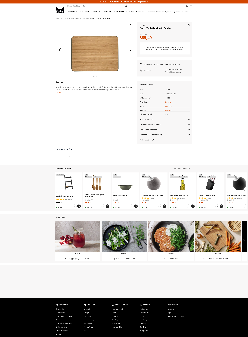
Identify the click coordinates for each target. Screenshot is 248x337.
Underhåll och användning (151, 134)
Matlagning (68, 18)
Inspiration (176, 12)
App (169, 313)
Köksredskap (77, 18)
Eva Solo (143, 25)
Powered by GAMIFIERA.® (63, 157)
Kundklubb (160, 12)
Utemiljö (143, 323)
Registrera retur (61, 327)
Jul (85, 330)
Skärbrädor (86, 18)
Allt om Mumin (89, 327)
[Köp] (79, 206)
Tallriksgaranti (117, 320)
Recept (86, 313)
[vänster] (59, 50)
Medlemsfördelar (118, 309)
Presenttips (185, 12)
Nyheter (168, 12)
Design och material (148, 129)
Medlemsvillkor (117, 327)
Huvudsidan (59, 18)
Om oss (171, 309)
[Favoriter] (75, 206)
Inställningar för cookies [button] (176, 316)
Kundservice (60, 309)
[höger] (130, 50)
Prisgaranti (147, 71)
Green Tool (168, 106)
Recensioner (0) (64, 149)
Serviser (143, 327)
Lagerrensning (150, 12)
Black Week (88, 323)
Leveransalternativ (62, 330)
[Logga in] (187, 6)
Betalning (59, 334)
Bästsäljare (130, 12)
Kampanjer (139, 12)
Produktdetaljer (146, 84)
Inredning (143, 320)
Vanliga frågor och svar (64, 316)
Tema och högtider (90, 320)
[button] (189, 25)
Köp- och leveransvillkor (64, 323)
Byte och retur (61, 320)
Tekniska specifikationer (150, 124)
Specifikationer (146, 119)
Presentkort (144, 313)
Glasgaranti (116, 323)
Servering (143, 316)
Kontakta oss (60, 313)
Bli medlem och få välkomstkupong (175, 70)
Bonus (114, 313)
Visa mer (59, 92)
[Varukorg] (191, 6)
